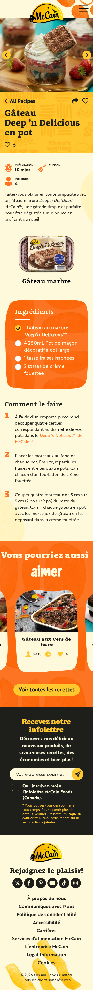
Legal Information (46, 954)
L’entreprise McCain (46, 946)
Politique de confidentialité (46, 914)
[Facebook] (29, 883)
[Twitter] (17, 883)
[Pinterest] (41, 883)
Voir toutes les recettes (47, 689)
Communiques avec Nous (46, 906)
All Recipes (22, 101)
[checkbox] (18, 328)
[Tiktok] (64, 883)
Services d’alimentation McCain (46, 938)
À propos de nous (46, 898)
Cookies (46, 962)
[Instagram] (76, 883)
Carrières (46, 930)
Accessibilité (46, 922)
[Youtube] (52, 883)
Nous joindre (45, 822)
